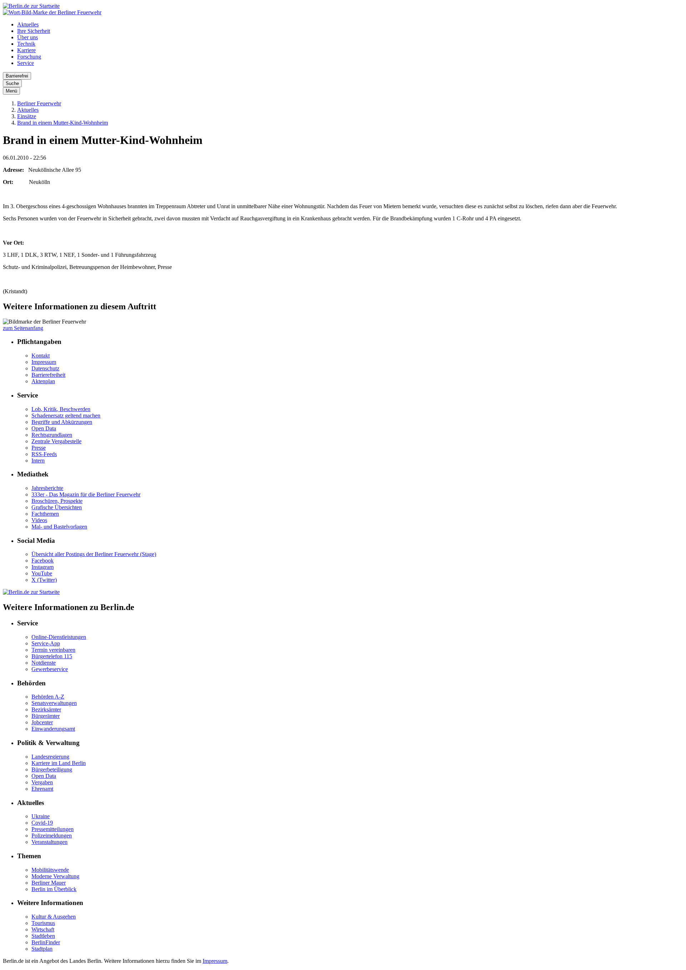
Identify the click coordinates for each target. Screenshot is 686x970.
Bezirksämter (46, 709)
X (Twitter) (44, 580)
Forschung (29, 57)
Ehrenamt (42, 789)
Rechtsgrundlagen (51, 435)
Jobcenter (42, 722)
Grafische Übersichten (56, 507)
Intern (38, 461)
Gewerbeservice (49, 669)
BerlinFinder (45, 942)
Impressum (43, 362)
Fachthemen (45, 514)
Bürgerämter (45, 716)
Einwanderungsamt (53, 729)
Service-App (45, 643)
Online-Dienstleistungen (58, 637)
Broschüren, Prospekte (57, 501)
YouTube (41, 573)
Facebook (42, 561)
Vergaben (42, 782)
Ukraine (40, 816)
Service (25, 63)
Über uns (27, 37)
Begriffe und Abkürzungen (61, 422)
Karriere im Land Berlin (58, 763)
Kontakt (40, 355)
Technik (26, 44)
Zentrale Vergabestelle (56, 441)
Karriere (26, 50)
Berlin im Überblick (53, 889)
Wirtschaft (42, 929)
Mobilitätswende (50, 870)
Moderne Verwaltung (55, 876)
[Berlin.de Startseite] (31, 6)
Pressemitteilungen (52, 829)
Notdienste (43, 663)
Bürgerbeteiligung (51, 769)
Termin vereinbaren (53, 650)
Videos (39, 520)
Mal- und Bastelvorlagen (59, 527)
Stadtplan (42, 949)
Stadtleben (43, 936)
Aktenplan (43, 381)
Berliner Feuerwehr (39, 103)
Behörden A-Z (47, 697)
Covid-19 (42, 823)
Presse (38, 448)
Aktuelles (28, 24)
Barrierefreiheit (48, 375)
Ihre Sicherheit (33, 31)
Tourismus (43, 923)
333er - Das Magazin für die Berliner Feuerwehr (85, 494)
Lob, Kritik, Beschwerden (60, 409)
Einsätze (26, 116)
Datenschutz (45, 368)
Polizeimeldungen (51, 835)
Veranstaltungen (49, 842)
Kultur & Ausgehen (53, 917)
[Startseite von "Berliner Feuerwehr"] (52, 12)
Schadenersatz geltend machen (65, 415)
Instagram (42, 567)
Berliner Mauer (48, 883)
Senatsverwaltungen (54, 703)
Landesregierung (50, 757)
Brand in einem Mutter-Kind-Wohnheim (62, 123)
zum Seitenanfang (23, 328)
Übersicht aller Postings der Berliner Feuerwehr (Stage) (93, 554)
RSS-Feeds (44, 454)
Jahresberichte (47, 488)
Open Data (43, 428)
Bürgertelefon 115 (51, 656)
